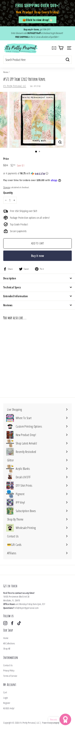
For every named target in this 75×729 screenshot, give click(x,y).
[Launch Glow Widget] (65, 719)
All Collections (9, 643)
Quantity (8, 192)
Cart (5, 692)
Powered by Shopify (50, 722)
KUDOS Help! (9, 708)
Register (6, 703)
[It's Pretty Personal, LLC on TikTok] (19, 623)
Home (5, 72)
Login (5, 697)
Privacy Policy (8, 670)
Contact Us (8, 665)
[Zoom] (59, 142)
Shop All (6, 648)
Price (6, 159)
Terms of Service (10, 676)
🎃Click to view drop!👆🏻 (37, 20)
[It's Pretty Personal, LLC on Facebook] (12, 623)
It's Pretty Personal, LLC (14, 86)
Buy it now (37, 256)
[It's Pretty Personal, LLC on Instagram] (5, 623)
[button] (37, 173)
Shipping (6, 187)
